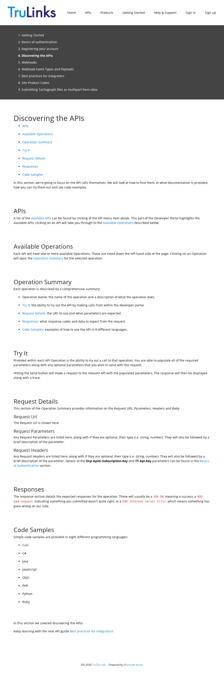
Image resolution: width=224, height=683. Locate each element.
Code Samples (32, 174)
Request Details (33, 158)
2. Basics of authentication (37, 42)
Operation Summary (37, 142)
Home (71, 13)
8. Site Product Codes (33, 83)
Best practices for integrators (91, 631)
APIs (88, 13)
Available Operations (37, 134)
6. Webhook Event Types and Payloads (46, 69)
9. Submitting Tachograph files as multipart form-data (57, 89)
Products (106, 13)
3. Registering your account (38, 49)
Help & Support (165, 13)
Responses (30, 166)
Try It (26, 150)
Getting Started (133, 13)
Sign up (210, 13)
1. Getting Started (31, 35)
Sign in (191, 13)
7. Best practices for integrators (41, 76)
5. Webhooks (27, 62)
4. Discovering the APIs (35, 55)
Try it (26, 305)
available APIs (41, 218)
